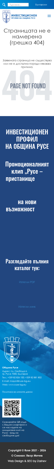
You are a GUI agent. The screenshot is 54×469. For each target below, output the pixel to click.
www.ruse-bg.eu (17, 384)
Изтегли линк (27, 306)
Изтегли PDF (27, 282)
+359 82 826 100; (16, 377)
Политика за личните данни (17, 391)
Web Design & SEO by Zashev (27, 461)
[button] (41, 4)
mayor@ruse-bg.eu (20, 380)
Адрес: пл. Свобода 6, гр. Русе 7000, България (15, 372)
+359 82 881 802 (33, 377)
